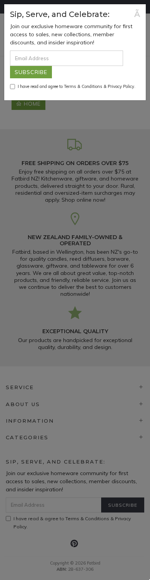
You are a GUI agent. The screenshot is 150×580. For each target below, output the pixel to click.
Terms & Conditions (83, 86)
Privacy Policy (121, 86)
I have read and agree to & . (76, 86)
